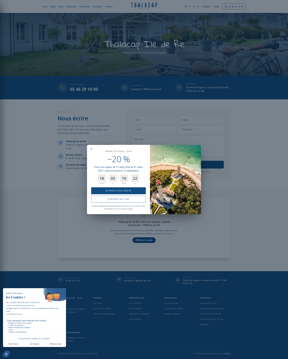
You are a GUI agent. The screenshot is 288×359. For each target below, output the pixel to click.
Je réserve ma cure (118, 199)
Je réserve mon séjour (118, 190)
